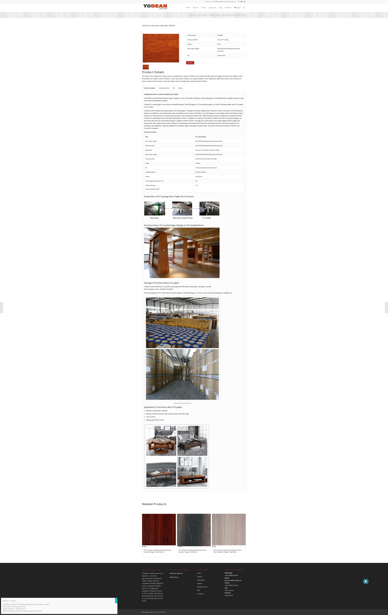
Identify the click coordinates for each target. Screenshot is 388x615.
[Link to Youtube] (241, 1)
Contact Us (200, 594)
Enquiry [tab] (180, 88)
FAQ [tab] (174, 88)
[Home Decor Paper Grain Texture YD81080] (1, 307)
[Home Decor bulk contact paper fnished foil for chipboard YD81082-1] (386, 307)
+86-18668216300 (231, 575)
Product (199, 583)
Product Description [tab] (149, 88)
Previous (145, 527)
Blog (198, 590)
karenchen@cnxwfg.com (229, 1)
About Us (200, 577)
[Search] (244, 7)
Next (243, 527)
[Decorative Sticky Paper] (161, 48)
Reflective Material (176, 573)
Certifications (201, 580)
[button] (366, 581)
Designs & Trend (202, 587)
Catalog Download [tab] (164, 88)
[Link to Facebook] (238, 1)
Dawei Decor (174, 577)
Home (199, 573)
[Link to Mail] (244, 1)
